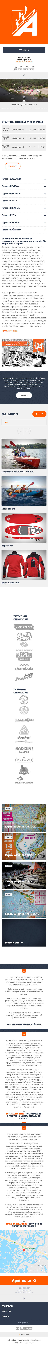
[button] (24, 188)
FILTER (40, 423)
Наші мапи (24, 404)
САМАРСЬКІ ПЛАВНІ (29, 116)
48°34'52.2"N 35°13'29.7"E (24, 1302)
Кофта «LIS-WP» (11, 592)
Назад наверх (23, 1332)
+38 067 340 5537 (24, 58)
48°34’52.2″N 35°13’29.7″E (24, 62)
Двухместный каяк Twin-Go (17, 481)
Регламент (12, 175)
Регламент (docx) (9, 340)
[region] (24, 363)
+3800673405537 (24, 1297)
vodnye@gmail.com (24, 60)
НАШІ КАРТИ (10, 116)
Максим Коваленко (16, 1233)
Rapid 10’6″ (7, 555)
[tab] (24, 188)
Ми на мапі (24, 1344)
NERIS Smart (8, 518)
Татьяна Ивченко (15, 1123)
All (6, 431)
